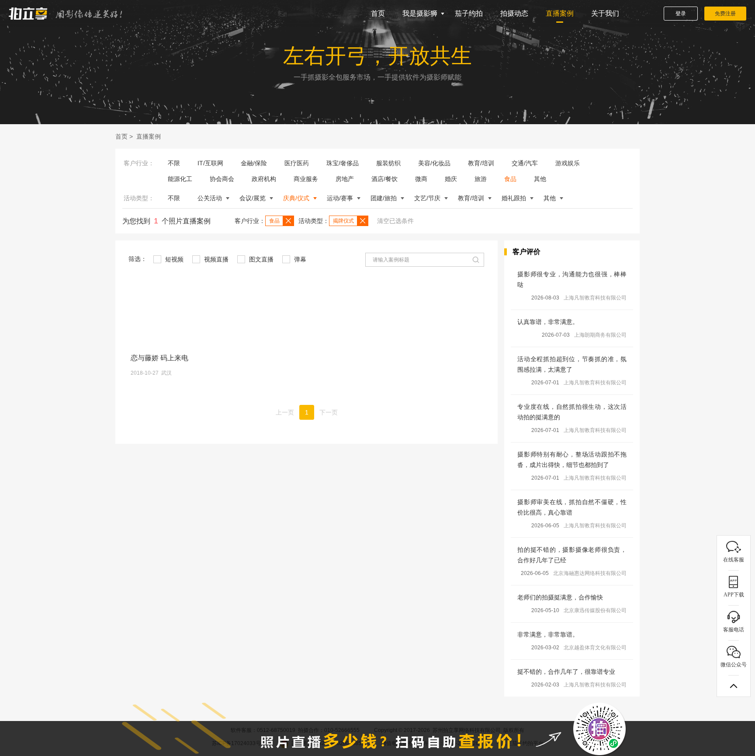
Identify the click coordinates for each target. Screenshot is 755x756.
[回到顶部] (733, 686)
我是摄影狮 (419, 13)
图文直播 (260, 259)
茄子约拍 (469, 13)
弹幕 (299, 259)
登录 (680, 13)
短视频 (173, 259)
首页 (378, 13)
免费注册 (725, 13)
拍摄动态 (514, 13)
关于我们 (605, 13)
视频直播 (215, 259)
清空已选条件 (395, 220)
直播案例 (560, 13)
